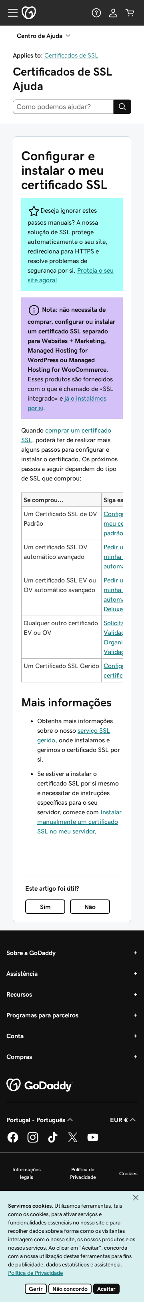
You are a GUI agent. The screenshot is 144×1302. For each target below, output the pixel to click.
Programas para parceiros (42, 1015)
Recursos (19, 994)
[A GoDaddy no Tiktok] (52, 1141)
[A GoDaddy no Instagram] (32, 1141)
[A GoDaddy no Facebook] (12, 1141)
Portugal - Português (35, 1120)
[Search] (122, 107)
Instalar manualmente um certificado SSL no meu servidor (79, 821)
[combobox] (63, 106)
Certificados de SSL (71, 55)
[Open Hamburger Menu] (9, 13)
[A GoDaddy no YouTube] (92, 1141)
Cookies (128, 1173)
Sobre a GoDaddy (31, 952)
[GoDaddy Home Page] (39, 1085)
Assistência (22, 973)
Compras (19, 1056)
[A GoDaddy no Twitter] (72, 1141)
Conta (15, 1036)
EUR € (119, 1120)
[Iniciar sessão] (113, 12)
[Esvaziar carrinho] (130, 12)
